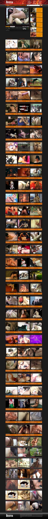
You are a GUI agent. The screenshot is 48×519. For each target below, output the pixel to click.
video (31, 75)
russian (9, 229)
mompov (20, 101)
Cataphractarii (29, 2)
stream (9, 88)
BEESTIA (10, 2)
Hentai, (9, 28)
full (9, 75)
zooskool (20, 242)
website (21, 345)
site (10, 88)
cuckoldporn (8, 165)
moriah (20, 422)
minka (35, 422)
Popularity (18, 5)
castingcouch (32, 422)
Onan (33, 2)
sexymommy (33, 242)
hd (34, 422)
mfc (31, 242)
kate (21, 229)
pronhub (8, 242)
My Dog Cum (40, 3)
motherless (32, 409)
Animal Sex (34, 1)
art (19, 255)
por (19, 178)
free (7, 345)
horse (7, 255)
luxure (19, 75)
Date (23, 5)
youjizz (20, 165)
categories (13, 5)
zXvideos (40, 2)
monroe (34, 319)
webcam (9, 345)
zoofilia (7, 332)
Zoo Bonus (29, 1)
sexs (8, 422)
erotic (32, 101)
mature (20, 332)
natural (20, 152)
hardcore (23, 422)
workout (8, 229)
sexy (31, 345)
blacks (8, 319)
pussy (33, 152)
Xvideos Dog (40, 1)
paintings (24, 396)
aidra (31, 88)
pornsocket (32, 268)
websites (8, 152)
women (7, 178)
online (20, 255)
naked (7, 268)
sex (7, 29)
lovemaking (34, 101)
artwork (21, 396)
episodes (35, 255)
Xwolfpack (29, 3)
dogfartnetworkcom (21, 268)
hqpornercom (20, 409)
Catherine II (34, 3)
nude (7, 88)
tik (31, 396)
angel (7, 101)
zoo (31, 165)
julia (33, 178)
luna (7, 75)
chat (33, 75)
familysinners (8, 409)
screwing (9, 255)
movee (33, 345)
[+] (27, 28)
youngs (9, 101)
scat (32, 332)
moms (23, 332)
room (34, 75)
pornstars (11, 229)
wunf (33, 88)
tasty (7, 319)
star (8, 75)
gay (7, 422)
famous (20, 396)
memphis (32, 319)
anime (9, 268)
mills (21, 422)
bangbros (32, 229)
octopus (32, 152)
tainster (7, 396)
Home (8, 5)
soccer (21, 332)
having (9, 178)
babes (10, 345)
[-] (28, 28)
